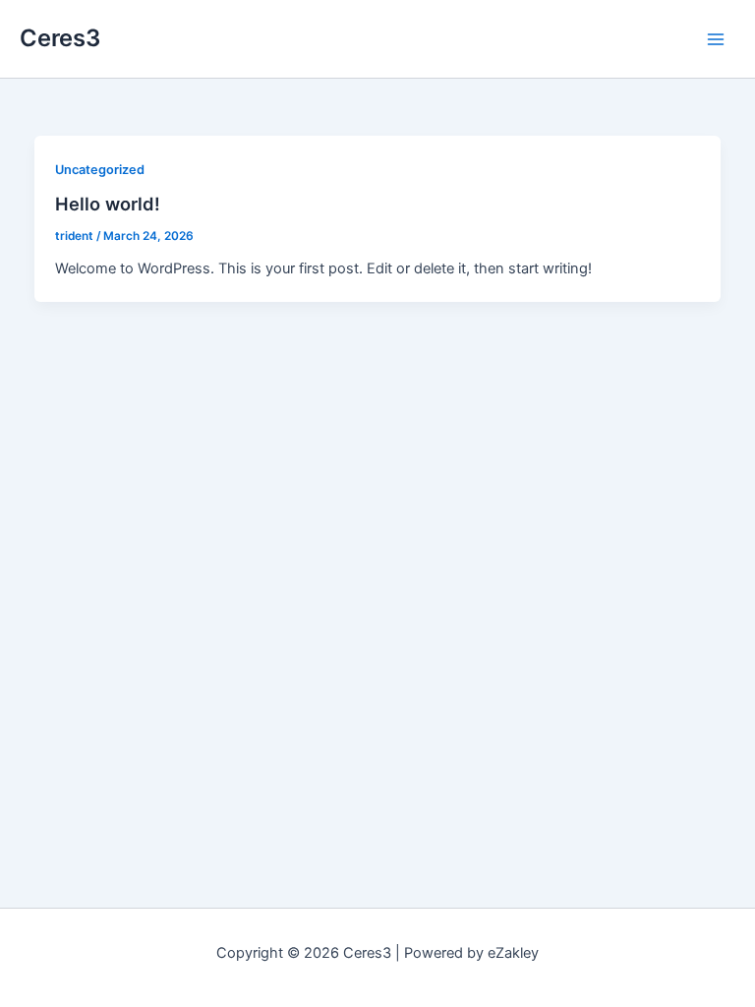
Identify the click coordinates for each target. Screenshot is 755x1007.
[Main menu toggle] (715, 38)
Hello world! (107, 203)
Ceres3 (60, 38)
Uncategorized (100, 169)
